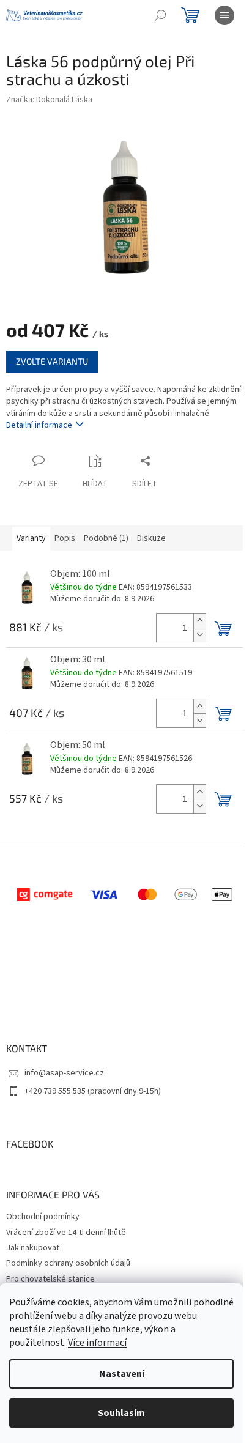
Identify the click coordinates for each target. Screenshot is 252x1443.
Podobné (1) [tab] (106, 538)
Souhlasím (121, 1413)
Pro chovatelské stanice (50, 1279)
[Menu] (224, 15)
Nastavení (121, 1374)
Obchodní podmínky (43, 1217)
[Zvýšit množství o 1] (199, 621)
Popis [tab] (64, 538)
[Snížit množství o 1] (199, 635)
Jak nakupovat (32, 1248)
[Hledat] (160, 15)
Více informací (97, 1342)
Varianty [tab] (31, 538)
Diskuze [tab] (151, 538)
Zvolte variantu (52, 361)
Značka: (49, 100)
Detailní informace (39, 425)
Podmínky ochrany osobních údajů (68, 1263)
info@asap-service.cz (64, 1073)
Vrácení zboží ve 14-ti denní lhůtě (66, 1232)
